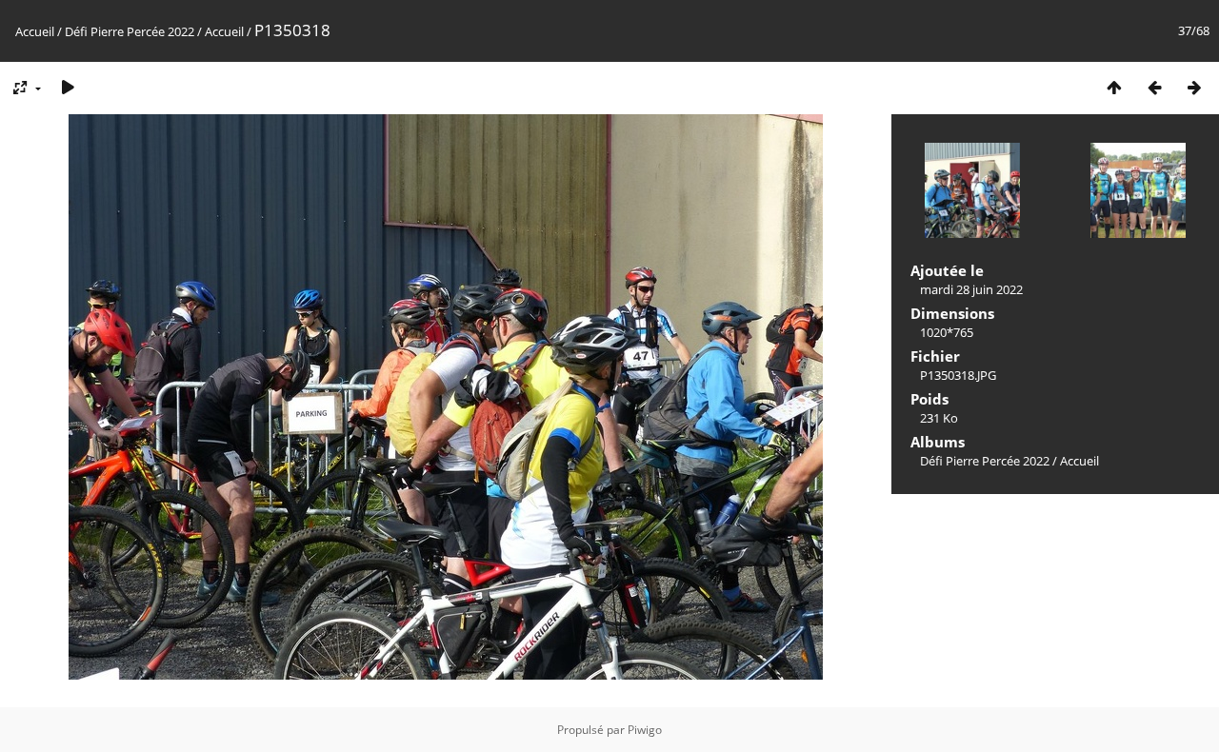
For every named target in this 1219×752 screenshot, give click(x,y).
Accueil (34, 31)
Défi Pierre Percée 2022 (129, 31)
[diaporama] (68, 87)
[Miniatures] (1114, 87)
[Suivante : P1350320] (1194, 87)
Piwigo (645, 730)
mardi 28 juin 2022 (971, 289)
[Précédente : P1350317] (1154, 87)
